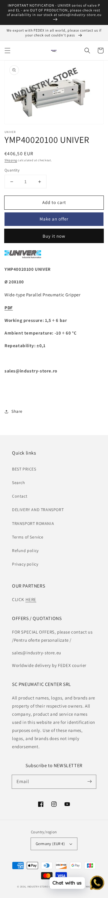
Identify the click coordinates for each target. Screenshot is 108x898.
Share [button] (16, 411)
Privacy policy (25, 564)
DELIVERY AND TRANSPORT (38, 509)
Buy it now (54, 236)
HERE (31, 599)
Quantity (12, 170)
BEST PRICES (24, 469)
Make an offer (54, 219)
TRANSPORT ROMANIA (33, 523)
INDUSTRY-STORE (37, 886)
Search (18, 482)
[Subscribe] (89, 781)
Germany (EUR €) (50, 843)
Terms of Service (28, 537)
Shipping (10, 160)
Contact (19, 496)
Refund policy (25, 550)
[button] (7, 50)
